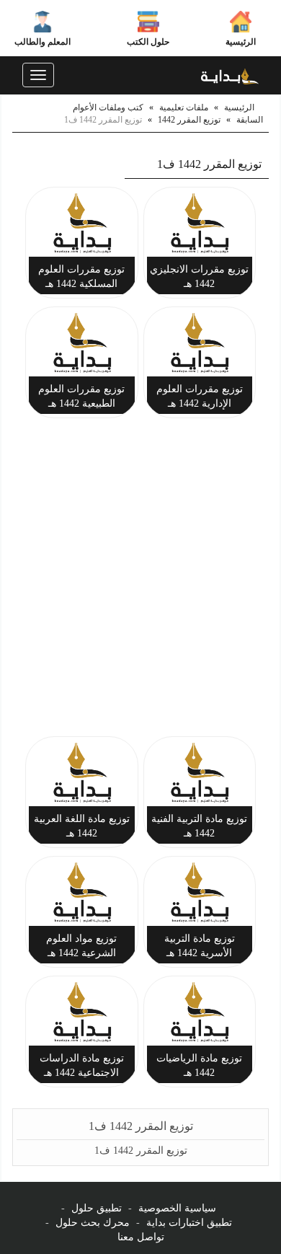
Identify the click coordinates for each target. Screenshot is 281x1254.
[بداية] (229, 75)
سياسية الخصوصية (177, 1208)
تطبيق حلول (96, 1208)
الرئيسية (241, 42)
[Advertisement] (140, 579)
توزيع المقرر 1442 (189, 120)
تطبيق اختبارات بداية (189, 1222)
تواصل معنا (140, 1237)
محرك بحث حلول (92, 1222)
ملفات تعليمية (183, 107)
